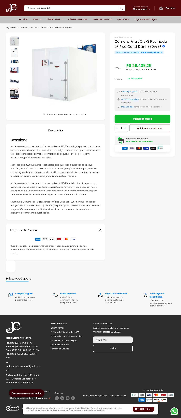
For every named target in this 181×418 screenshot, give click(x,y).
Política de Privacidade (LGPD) (65, 332)
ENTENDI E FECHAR (143, 409)
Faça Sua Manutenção (145, 19)
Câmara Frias (53, 19)
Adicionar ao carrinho (149, 128)
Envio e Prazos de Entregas (64, 340)
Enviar (113, 348)
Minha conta (140, 9)
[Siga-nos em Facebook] (57, 398)
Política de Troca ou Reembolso (66, 336)
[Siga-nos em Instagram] (62, 398)
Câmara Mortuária (78, 19)
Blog (35, 19)
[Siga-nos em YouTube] (68, 398)
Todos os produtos (28, 27)
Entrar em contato (102, 19)
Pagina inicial (12, 27)
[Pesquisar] (121, 8)
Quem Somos (123, 19)
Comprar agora (142, 118)
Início (25, 19)
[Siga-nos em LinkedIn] (73, 398)
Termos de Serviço (60, 348)
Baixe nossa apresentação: (26, 393)
